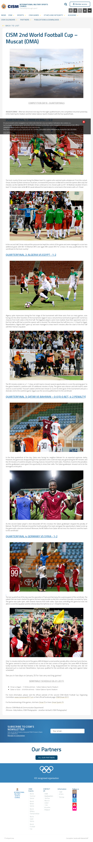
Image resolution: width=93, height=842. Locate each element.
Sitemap (61, 797)
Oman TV (42, 702)
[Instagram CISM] (71, 10)
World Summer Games (32, 796)
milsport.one (10, 838)
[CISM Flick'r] (90, 10)
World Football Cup (32, 826)
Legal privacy (61, 793)
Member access (81, 4)
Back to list (12, 25)
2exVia (75, 838)
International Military (30, 4)
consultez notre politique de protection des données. (58, 129)
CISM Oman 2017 (62, 697)
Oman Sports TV (58, 702)
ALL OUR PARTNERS (46, 757)
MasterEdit (84, 838)
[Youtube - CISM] (85, 10)
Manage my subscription (16, 735)
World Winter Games (32, 803)
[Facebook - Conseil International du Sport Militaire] (75, 10)
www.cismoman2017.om (24, 697)
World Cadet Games (32, 818)
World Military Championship (34, 811)
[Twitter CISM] (80, 10)
